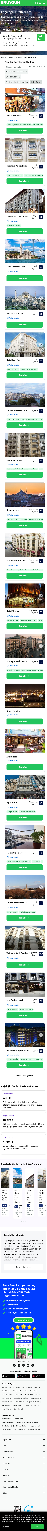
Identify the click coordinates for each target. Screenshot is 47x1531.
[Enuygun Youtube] (32, 1365)
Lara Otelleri (18, 1409)
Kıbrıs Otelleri (30, 1391)
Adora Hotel (12, 757)
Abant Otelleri (6, 1398)
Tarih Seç (23, 130)
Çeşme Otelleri (20, 1387)
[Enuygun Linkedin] (28, 1365)
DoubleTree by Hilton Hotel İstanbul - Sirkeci (19, 1050)
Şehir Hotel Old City (16, 266)
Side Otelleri (6, 1391)
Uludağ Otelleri (7, 1394)
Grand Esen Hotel (14, 711)
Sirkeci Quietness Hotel (17, 853)
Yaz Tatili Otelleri (34, 1430)
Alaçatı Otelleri (17, 1405)
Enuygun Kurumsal (10, 1481)
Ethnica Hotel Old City (17, 410)
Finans (5, 1469)
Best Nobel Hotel (14, 115)
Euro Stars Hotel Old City (18, 560)
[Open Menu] (44, 2)
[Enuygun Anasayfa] (10, 3)
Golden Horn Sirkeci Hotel (18, 902)
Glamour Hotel (13, 510)
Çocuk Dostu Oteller (20, 1426)
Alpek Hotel (12, 802)
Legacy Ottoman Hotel (17, 216)
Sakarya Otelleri (32, 1394)
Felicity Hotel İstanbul (17, 661)
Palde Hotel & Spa (15, 313)
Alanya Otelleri (7, 1387)
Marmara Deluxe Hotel (17, 166)
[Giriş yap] (40, 3)
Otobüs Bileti (8, 1452)
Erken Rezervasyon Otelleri (11, 1422)
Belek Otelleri (19, 1402)
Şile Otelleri (6, 1405)
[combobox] (20, 38)
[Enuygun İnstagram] (19, 1365)
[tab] (6, 29)
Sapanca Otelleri (31, 1405)
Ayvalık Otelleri (7, 1402)
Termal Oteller (19, 1419)
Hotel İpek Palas (14, 360)
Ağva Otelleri (19, 1394)
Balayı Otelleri (6, 1419)
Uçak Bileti (7, 1440)
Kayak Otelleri (7, 1430)
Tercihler (5, 1527)
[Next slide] (41, 100)
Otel (4, 1446)
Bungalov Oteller (35, 1426)
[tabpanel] (23, 41)
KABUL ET (37, 1527)
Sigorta (6, 1475)
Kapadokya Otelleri (21, 1398)
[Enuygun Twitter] (23, 1365)
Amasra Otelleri (36, 1398)
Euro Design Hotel (15, 1000)
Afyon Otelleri (6, 1409)
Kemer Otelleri (33, 1387)
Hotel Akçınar (13, 611)
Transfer (6, 1463)
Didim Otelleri (17, 1391)
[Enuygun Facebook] (14, 1365)
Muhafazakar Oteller (31, 1422)
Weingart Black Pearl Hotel (18, 953)
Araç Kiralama (8, 1457)
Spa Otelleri (6, 1426)
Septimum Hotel (14, 460)
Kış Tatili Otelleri (19, 1430)
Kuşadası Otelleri (33, 1402)
